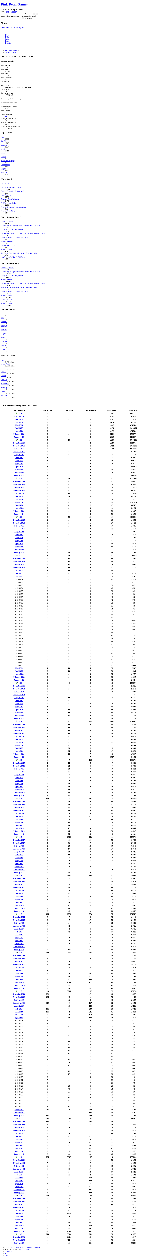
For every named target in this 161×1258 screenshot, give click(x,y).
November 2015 (19, 920)
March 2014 (19, 982)
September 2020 (19, 733)
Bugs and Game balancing (10, 199)
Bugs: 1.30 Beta (6, 299)
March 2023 (19, 547)
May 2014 (19, 976)
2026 (20, 413)
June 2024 (19, 499)
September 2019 (19, 772)
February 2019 (19, 793)
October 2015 (19, 923)
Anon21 (4, 322)
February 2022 (19, 677)
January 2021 (19, 718)
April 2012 (19, 1145)
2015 (20, 914)
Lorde (3, 349)
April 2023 (19, 544)
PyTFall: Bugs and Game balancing (13, 207)
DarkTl (3, 141)
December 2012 (19, 1121)
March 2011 (19, 1187)
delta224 (4, 173)
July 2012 (19, 1136)
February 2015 (19, 947)
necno (3, 337)
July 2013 (19, 1009)
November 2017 (19, 843)
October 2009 (19, 1243)
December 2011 (19, 1160)
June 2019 (19, 781)
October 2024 (19, 487)
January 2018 (19, 834)
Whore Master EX (7, 249)
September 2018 (19, 810)
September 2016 (19, 887)
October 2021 (19, 692)
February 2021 (19, 715)
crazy (3, 153)
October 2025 (19, 449)
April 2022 (19, 671)
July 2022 (19, 573)
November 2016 (19, 881)
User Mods (5, 183)
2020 (20, 721)
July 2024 (19, 496)
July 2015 (19, 932)
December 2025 (19, 443)
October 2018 (19, 807)
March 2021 (19, 713)
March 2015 (19, 944)
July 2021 (19, 701)
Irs (6, 117)
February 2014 (19, 985)
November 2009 (19, 1240)
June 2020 (19, 742)
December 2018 (19, 801)
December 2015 (19, 917)
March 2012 (19, 1148)
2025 (20, 440)
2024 (20, 478)
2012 (20, 1118)
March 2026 (19, 431)
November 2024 (19, 484)
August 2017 (19, 852)
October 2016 (19, 884)
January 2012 (19, 1154)
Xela (2, 137)
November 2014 (19, 958)
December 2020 (19, 724)
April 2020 (19, 748)
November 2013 (19, 997)
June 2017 (19, 858)
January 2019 (19, 795)
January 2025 (19, 475)
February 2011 (19, 1190)
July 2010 (19, 1213)
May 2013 (19, 1015)
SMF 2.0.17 (9, 1247)
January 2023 (19, 552)
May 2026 (19, 425)
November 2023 (19, 523)
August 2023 (19, 532)
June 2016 (19, 896)
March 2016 (19, 905)
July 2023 (19, 535)
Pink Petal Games (14, 4)
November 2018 (19, 804)
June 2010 (19, 1216)
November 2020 (19, 727)
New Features (6, 195)
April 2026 (19, 428)
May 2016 (19, 899)
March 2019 (19, 790)
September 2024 (19, 490)
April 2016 (19, 902)
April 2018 (19, 825)
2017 (20, 837)
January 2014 (19, 988)
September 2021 (19, 695)
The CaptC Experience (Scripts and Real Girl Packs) (19, 253)
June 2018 (19, 819)
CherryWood (5, 165)
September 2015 (19, 926)
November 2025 (19, 446)
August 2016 (19, 890)
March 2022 (19, 674)
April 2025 (19, 467)
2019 (20, 760)
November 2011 (19, 1163)
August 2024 (19, 493)
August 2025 (19, 455)
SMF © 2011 (20, 1247)
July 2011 (19, 1175)
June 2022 (19, 576)
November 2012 (19, 1124)
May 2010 (19, 1219)
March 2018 (19, 828)
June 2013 (19, 1012)
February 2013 (19, 1113)
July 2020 (19, 739)
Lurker (3, 157)
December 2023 (19, 520)
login (7, 12)
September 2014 (19, 964)
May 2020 (19, 745)
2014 (20, 953)
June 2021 (19, 704)
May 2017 (19, 861)
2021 (20, 683)
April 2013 (19, 1018)
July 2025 (19, 458)
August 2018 (19, 813)
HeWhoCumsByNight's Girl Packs (13, 257)
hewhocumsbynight (7, 161)
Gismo (3, 391)
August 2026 (19, 416)
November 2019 (19, 766)
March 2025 (19, 470)
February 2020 (19, 754)
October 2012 (19, 1127)
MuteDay (4, 330)
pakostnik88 (5, 384)
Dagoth (3, 169)
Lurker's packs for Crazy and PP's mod (14, 237)
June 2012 (19, 1139)
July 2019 (19, 778)
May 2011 (19, 1181)
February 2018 (19, 831)
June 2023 (19, 538)
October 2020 (19, 730)
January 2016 (19, 911)
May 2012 (19, 1142)
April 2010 (19, 1222)
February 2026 (19, 434)
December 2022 (19, 558)
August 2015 (19, 929)
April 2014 (19, 979)
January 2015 (19, 950)
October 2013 (19, 1000)
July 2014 (19, 970)
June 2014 (19, 973)
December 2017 (19, 840)
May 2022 (19, 668)
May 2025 (19, 464)
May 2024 (19, 502)
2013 (20, 991)
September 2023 (19, 529)
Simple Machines (33, 1247)
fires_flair (4, 345)
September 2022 (19, 567)
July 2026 (19, 419)
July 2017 (19, 855)
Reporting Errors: (7, 241)
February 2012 (19, 1151)
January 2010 (19, 1231)
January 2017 (19, 873)
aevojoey (4, 149)
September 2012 (19, 1130)
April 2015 (19, 941)
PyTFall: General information (11, 187)
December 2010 (19, 1199)
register (14, 12)
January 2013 (19, 1116)
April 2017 (19, 864)
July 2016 (19, 893)
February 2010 (19, 1228)
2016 (20, 875)
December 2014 (19, 956)
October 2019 (19, 769)
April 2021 (19, 710)
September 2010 (19, 1207)
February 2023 (19, 550)
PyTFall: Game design (8, 203)
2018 (20, 798)
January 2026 (19, 437)
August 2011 (19, 1172)
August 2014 (19, 967)
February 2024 (19, 511)
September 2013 (19, 1003)
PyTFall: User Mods (8, 211)
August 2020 (19, 736)
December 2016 (19, 878)
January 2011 (19, 1193)
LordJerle (4, 341)
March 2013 (19, 1110)
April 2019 (19, 787)
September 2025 (19, 452)
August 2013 (19, 1006)
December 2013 (19, 994)
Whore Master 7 (6, 295)
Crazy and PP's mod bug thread (12, 229)
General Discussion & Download (12, 191)
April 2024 (19, 505)
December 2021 (19, 686)
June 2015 (19, 935)
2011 (20, 1157)
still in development (12, 28)
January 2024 (19, 514)
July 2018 (19, 816)
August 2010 (19, 1210)
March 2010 (19, 1225)
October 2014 (19, 961)
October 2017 (19, 846)
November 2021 (19, 689)
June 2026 (19, 422)
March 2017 (19, 867)
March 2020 (19, 751)
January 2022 (19, 680)
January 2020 (19, 757)
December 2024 (19, 481)
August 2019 (19, 775)
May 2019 (19, 784)
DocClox (4, 145)
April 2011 (19, 1184)
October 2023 (19, 526)
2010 (20, 1196)
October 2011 (19, 1166)
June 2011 (19, 1178)
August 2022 (19, 570)
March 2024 (19, 508)
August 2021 (19, 698)
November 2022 (19, 561)
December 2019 (19, 763)
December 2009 (19, 1237)
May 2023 (19, 541)
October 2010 (19, 1204)
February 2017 (19, 870)
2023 (20, 517)
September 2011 (19, 1169)
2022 (20, 555)
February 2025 (19, 472)
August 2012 (19, 1133)
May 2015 (19, 938)
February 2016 (19, 908)
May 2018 (19, 822)
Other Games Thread (8, 245)
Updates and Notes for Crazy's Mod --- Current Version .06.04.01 (23, 233)
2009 (20, 1234)
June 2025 (19, 461)
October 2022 (19, 564)
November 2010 (19, 1201)
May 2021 (19, 707)
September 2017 (19, 849)
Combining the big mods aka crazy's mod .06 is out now (20, 225)
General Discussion (7, 221)
